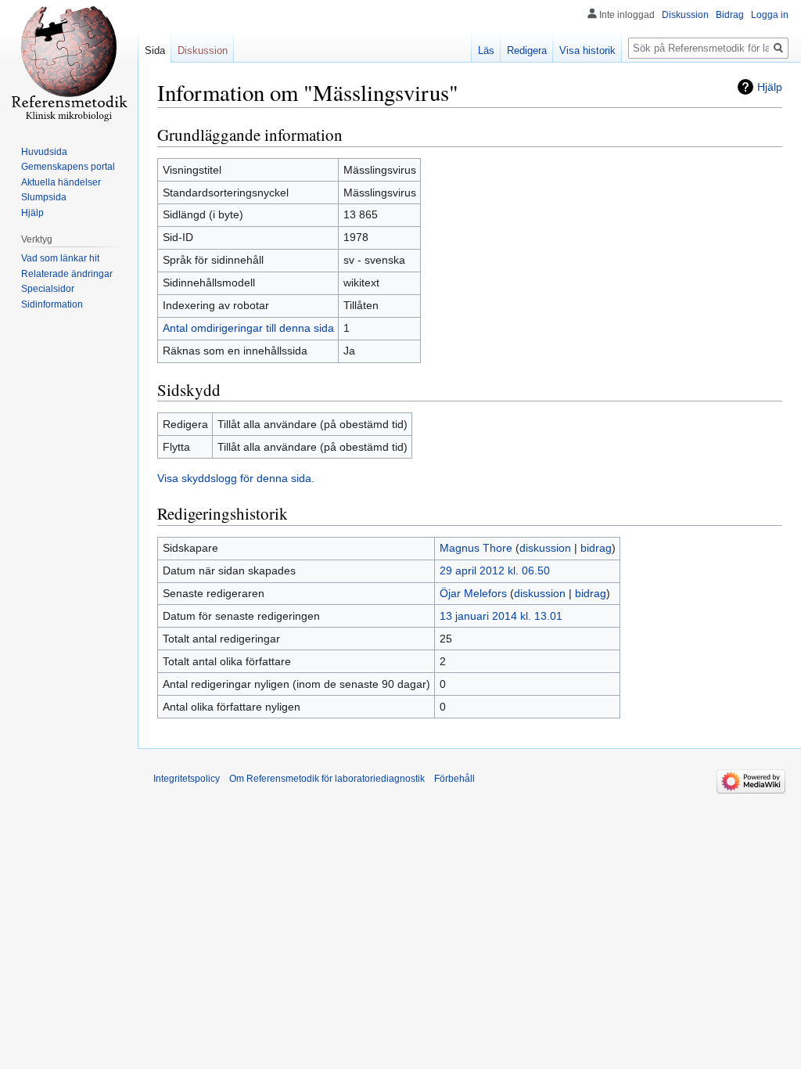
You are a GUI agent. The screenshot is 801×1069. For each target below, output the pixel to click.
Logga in (769, 14)
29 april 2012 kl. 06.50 (495, 570)
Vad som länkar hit (60, 258)
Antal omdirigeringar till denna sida (248, 328)
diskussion (545, 548)
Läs (486, 50)
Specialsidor (47, 288)
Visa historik (587, 50)
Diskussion (685, 14)
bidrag (596, 548)
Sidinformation (52, 304)
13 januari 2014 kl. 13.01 (501, 616)
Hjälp (769, 87)
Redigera (527, 50)
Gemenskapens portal (68, 166)
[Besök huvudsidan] (68, 62)
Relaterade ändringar (67, 273)
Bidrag (730, 14)
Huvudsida (44, 151)
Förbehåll (454, 778)
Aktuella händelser (61, 182)
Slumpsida (43, 197)
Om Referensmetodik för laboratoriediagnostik (327, 778)
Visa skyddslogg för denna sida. (235, 478)
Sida (155, 50)
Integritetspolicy (186, 778)
